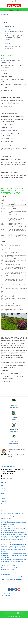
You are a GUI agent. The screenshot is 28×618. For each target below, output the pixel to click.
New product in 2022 (9, 26)
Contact (3, 498)
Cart (2, 504)
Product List (4, 501)
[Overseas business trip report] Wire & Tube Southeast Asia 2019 (15, 32)
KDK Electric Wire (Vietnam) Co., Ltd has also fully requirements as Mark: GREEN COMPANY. (14, 37)
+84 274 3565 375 (9, 476)
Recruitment (4, 496)
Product (3, 490)
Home (2, 485)
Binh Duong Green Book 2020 (11, 29)
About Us (3, 488)
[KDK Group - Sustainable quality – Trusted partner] (14, 5)
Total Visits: (4, 593)
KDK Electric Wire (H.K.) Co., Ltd (9, 145)
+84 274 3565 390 (11, 473)
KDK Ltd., (18, 616)
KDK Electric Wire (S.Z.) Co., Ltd (9, 130)
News (2, 493)
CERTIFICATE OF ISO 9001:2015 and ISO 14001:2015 (14, 42)
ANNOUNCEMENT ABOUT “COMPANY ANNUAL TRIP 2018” (14, 47)
